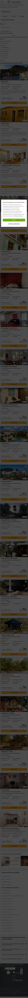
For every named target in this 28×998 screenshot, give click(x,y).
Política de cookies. (18, 216)
